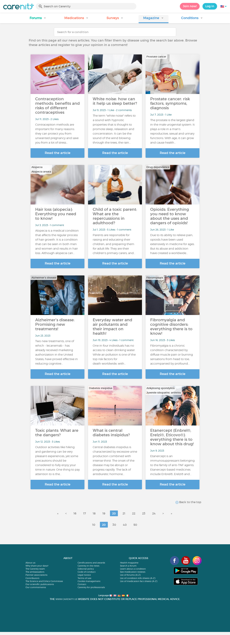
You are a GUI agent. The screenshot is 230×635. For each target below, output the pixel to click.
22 (133, 513)
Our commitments (36, 587)
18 (94, 513)
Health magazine (129, 562)
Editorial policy (86, 568)
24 (154, 513)
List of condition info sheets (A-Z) (137, 578)
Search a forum (128, 565)
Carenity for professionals (91, 587)
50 (135, 524)
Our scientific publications (40, 584)
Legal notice (84, 575)
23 (143, 513)
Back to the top (189, 502)
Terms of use (84, 578)
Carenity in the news (88, 565)
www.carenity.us (66, 599)
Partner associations (36, 575)
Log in (209, 6)
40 (125, 524)
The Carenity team (35, 568)
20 (114, 513)
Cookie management (89, 581)
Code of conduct (87, 571)
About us (30, 562)
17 (84, 513)
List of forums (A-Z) (130, 575)
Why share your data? (37, 565)
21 (124, 513)
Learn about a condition (133, 568)
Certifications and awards (91, 562)
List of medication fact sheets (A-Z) (138, 581)
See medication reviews (132, 571)
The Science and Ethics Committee (44, 581)
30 (114, 524)
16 (74, 513)
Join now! (190, 6)
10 (93, 524)
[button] (38, 19)
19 (103, 513)
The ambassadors (35, 571)
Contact (82, 584)
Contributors (32, 578)
